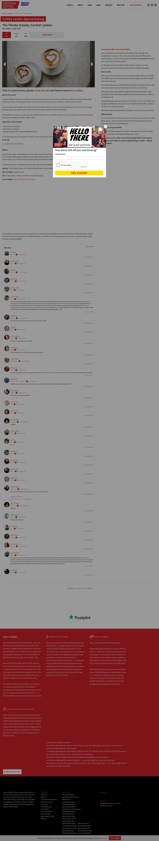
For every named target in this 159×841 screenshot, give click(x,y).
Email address (60, 154)
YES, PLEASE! (79, 173)
